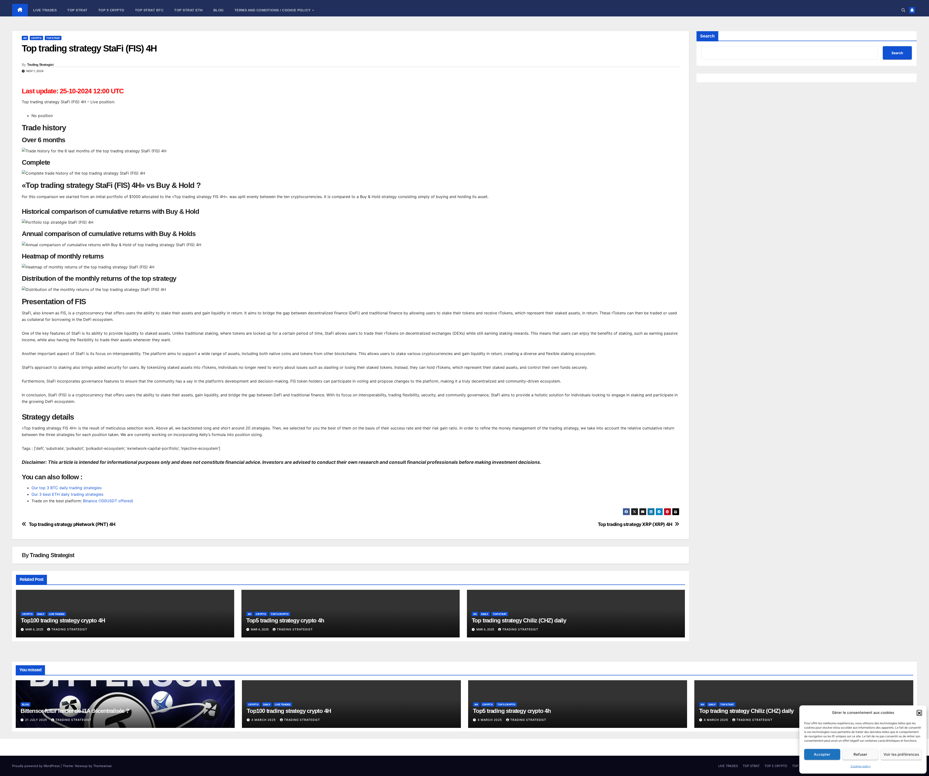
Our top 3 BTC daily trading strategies (66, 487)
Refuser (860, 754)
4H (25, 38)
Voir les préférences (901, 754)
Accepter (822, 754)
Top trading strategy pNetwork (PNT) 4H (72, 524)
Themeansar (102, 766)
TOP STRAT (77, 10)
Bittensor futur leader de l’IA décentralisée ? (75, 711)
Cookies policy (861, 766)
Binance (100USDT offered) (108, 500)
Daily (40, 614)
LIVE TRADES (45, 10)
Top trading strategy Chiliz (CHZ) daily (519, 620)
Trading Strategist (40, 65)
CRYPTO (36, 38)
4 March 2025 (264, 720)
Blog (218, 10)
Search (707, 36)
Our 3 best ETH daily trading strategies (67, 494)
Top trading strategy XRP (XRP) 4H (635, 524)
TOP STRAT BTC (149, 10)
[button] (919, 712)
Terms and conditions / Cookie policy (273, 10)
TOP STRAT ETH (188, 10)
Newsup (81, 766)
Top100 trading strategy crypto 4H (63, 620)
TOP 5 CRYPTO (111, 10)
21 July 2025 (36, 720)
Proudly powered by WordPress (36, 766)
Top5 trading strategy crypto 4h (285, 620)
